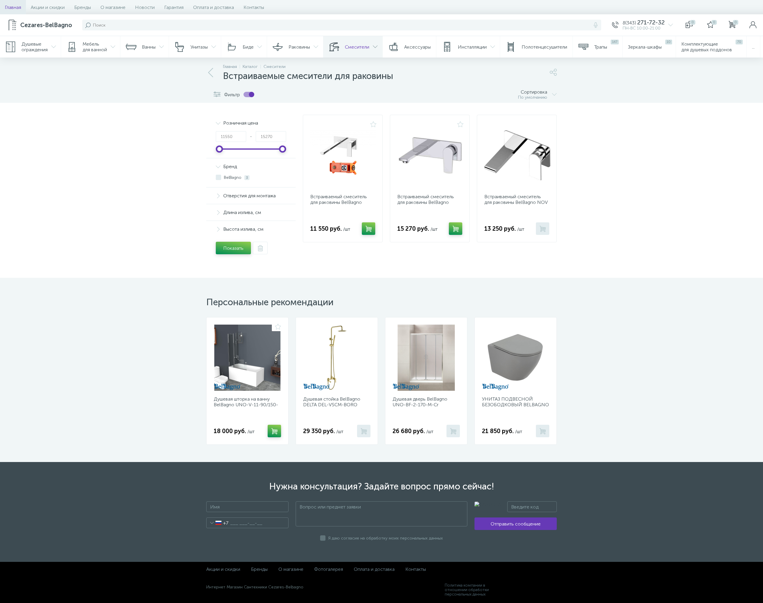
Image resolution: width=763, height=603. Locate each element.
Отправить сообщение (516, 524)
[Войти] (753, 25)
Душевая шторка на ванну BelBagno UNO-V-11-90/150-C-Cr (246, 404)
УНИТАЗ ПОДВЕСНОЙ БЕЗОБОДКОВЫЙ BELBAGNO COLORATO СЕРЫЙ (515, 404)
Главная (13, 7)
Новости (145, 7)
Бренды (82, 7)
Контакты (254, 7)
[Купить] (368, 228)
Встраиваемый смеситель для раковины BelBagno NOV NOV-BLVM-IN (516, 202)
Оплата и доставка (213, 7)
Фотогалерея (328, 569)
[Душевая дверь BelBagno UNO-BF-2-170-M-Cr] (426, 358)
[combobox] (217, 523)
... (753, 47)
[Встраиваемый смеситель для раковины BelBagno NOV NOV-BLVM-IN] (517, 155)
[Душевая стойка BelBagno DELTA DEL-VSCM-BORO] (336, 358)
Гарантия (174, 7)
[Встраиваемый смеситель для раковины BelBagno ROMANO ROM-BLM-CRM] (343, 155)
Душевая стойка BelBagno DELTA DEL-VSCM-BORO (331, 401)
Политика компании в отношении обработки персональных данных (467, 589)
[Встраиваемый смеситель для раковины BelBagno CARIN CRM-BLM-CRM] (430, 155)
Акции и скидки (48, 7)
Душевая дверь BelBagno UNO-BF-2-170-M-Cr (420, 401)
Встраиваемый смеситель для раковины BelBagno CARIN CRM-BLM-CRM (425, 202)
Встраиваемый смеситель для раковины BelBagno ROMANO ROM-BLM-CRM (338, 202)
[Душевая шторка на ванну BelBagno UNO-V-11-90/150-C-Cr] (247, 358)
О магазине (112, 7)
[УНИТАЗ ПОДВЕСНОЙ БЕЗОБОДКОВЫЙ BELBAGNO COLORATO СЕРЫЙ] (515, 358)
